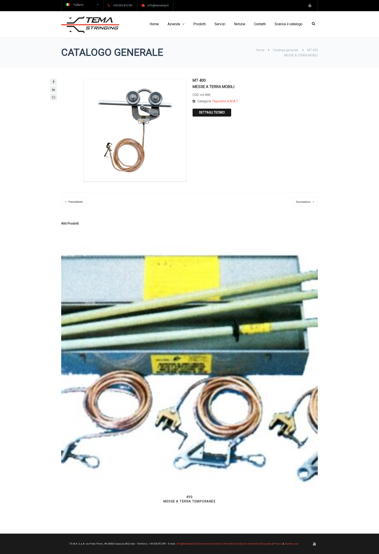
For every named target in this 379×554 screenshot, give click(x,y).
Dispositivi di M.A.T (225, 101)
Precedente (75, 201)
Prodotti (199, 24)
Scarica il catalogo (288, 24)
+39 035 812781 (123, 5)
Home (154, 24)
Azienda (174, 24)
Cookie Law (291, 543)
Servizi (220, 24)
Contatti (260, 24)
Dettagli (189, 477)
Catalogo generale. (286, 50)
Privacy (278, 543)
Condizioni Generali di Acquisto (253, 543)
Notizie (239, 24)
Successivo (303, 201)
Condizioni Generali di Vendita (215, 543)
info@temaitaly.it (158, 5)
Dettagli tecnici (212, 112)
